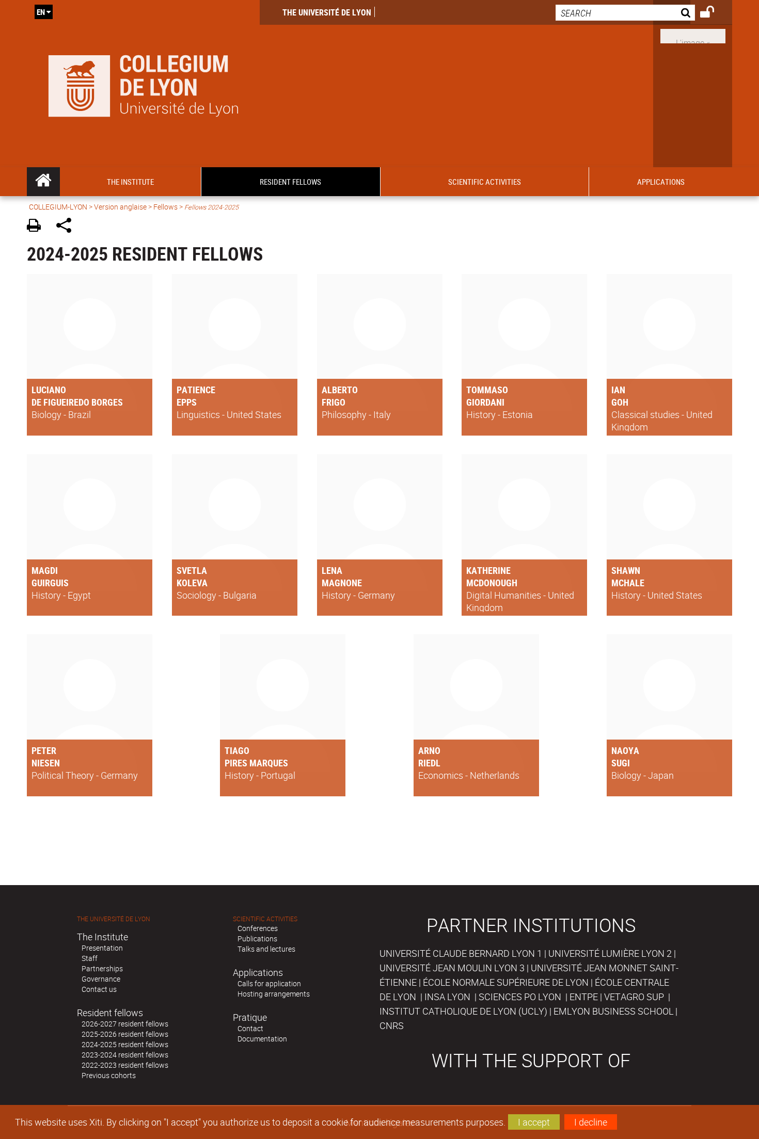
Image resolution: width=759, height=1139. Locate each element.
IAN (618, 389)
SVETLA (192, 570)
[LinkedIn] (692, 35)
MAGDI (44, 570)
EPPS (187, 402)
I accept (534, 1122)
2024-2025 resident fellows (125, 1044)
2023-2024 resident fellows (125, 1055)
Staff (90, 958)
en (41, 12)
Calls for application (269, 983)
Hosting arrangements (274, 994)
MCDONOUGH (491, 582)
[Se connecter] (713, 13)
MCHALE (627, 582)
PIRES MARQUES (256, 763)
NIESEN (45, 763)
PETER (43, 750)
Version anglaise (120, 207)
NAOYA (625, 750)
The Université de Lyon (326, 12)
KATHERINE (488, 570)
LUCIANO (48, 389)
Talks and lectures (266, 949)
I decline (590, 1122)
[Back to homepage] (143, 83)
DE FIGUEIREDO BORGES (77, 402)
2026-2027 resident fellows (125, 1024)
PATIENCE (196, 389)
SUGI (620, 763)
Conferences (258, 928)
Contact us (99, 989)
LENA (332, 570)
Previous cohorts (109, 1075)
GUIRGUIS (50, 582)
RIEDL (429, 763)
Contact (250, 1028)
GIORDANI (485, 402)
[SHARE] (67, 226)
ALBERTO (340, 389)
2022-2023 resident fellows (125, 1065)
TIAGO (237, 750)
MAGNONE (342, 582)
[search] (625, 13)
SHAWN (625, 570)
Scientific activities (265, 919)
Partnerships (102, 968)
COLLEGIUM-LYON (58, 207)
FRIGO (333, 402)
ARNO (429, 750)
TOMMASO (487, 389)
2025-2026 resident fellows (125, 1034)
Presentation (102, 948)
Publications (257, 938)
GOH (619, 402)
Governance (101, 979)
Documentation (262, 1039)
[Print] (37, 226)
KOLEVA (192, 582)
